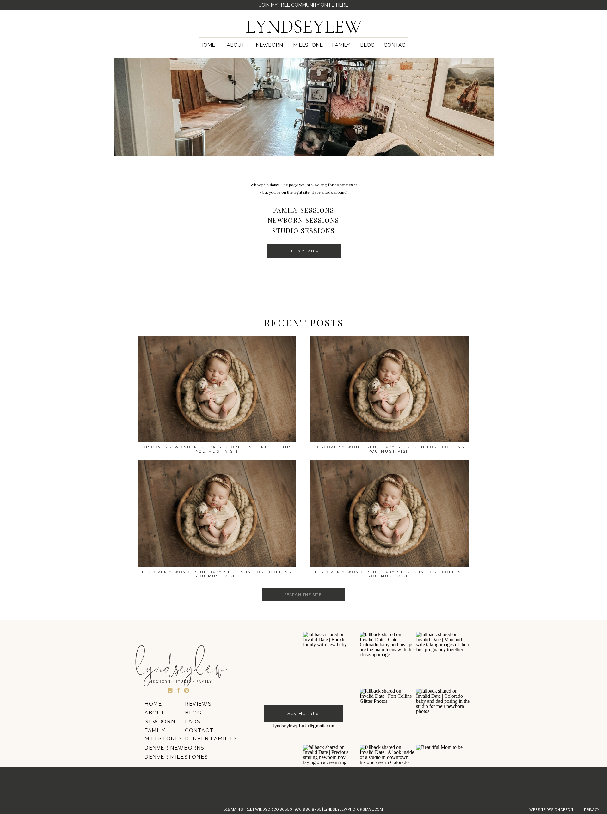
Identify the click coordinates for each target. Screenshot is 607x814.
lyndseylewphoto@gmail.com (353, 809)
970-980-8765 (308, 809)
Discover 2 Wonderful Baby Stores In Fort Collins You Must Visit (389, 574)
